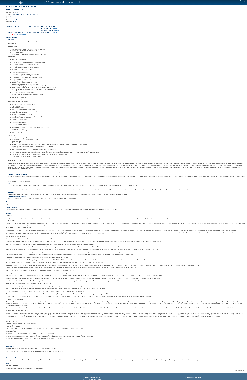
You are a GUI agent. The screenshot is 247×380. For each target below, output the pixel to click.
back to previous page (240, 1)
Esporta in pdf (22, 34)
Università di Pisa (89, 377)
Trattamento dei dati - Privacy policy (91, 379)
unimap (58, 27)
